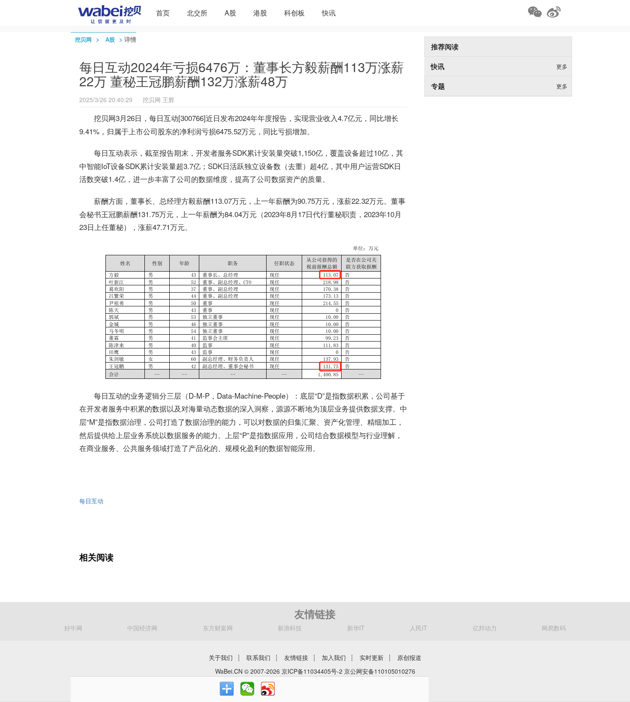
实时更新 (372, 657)
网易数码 (554, 627)
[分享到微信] (247, 689)
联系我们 (258, 657)
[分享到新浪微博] (268, 689)
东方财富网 (218, 627)
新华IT (356, 627)
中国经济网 (142, 627)
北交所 (197, 13)
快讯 (329, 13)
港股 (260, 13)
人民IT (418, 627)
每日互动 (91, 500)
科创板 (294, 13)
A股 (230, 13)
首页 (163, 13)
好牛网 (73, 627)
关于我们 (221, 657)
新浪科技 (290, 627)
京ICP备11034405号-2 (312, 671)
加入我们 (334, 657)
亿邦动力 (485, 627)
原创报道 (409, 657)
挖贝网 (83, 39)
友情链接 (296, 657)
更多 (561, 66)
